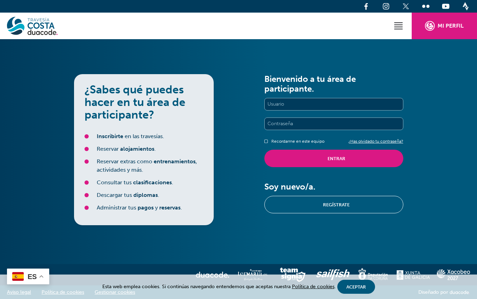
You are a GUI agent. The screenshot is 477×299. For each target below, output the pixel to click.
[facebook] (366, 6)
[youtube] (445, 6)
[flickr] (425, 6)
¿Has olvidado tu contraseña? (375, 141)
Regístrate (336, 204)
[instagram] (386, 6)
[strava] (465, 6)
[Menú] (398, 26)
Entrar (336, 158)
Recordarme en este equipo (297, 141)
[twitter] (406, 6)
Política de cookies (313, 287)
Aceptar (356, 287)
